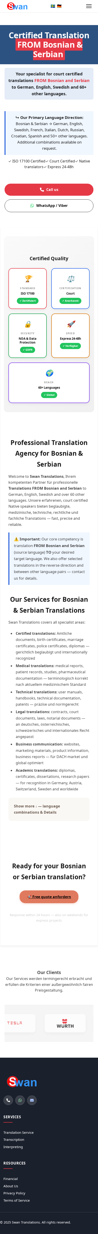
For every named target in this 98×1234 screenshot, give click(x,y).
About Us (10, 1186)
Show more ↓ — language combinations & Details (37, 809)
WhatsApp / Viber (52, 205)
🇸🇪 (53, 5)
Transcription (13, 1139)
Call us (52, 189)
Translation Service (18, 1132)
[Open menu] (88, 6)
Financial (10, 1178)
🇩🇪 (59, 5)
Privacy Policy (14, 1193)
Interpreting (13, 1146)
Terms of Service (16, 1200)
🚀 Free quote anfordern (49, 896)
